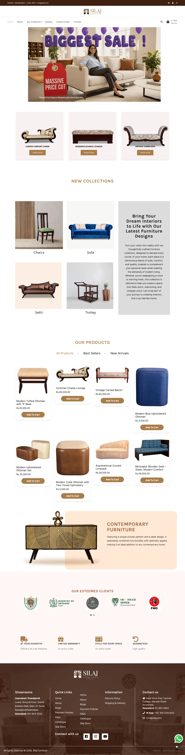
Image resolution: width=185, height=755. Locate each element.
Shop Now (37, 153)
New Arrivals (119, 353)
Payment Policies (64, 712)
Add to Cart (33, 414)
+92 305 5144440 (164, 713)
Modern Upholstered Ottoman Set (28, 469)
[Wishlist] (177, 3)
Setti (39, 312)
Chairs (39, 252)
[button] (25, 64)
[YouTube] (105, 736)
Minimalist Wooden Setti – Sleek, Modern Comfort (150, 468)
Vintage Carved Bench (109, 389)
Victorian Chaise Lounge (70, 387)
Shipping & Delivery (115, 703)
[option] (94, 64)
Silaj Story (60, 726)
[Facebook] (86, 736)
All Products (64, 353)
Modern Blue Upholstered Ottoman (150, 415)
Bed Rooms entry (172, 750)
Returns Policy (112, 698)
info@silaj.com (42, 3)
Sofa (90, 252)
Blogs (58, 708)
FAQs (58, 717)
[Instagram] (96, 736)
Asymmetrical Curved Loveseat (108, 467)
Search (156, 750)
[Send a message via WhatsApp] (179, 739)
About (58, 703)
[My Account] (173, 3)
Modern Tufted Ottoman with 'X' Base (30, 402)
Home (58, 698)
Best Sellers (92, 353)
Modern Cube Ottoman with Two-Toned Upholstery (72, 484)
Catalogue (60, 722)
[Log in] (169, 3)
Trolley (90, 312)
